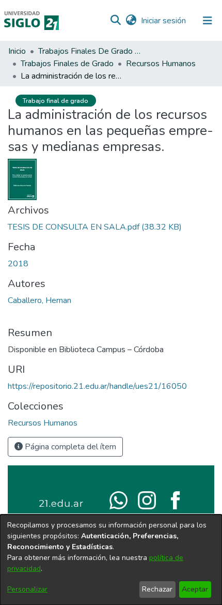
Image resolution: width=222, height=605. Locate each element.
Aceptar (195, 589)
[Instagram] (147, 499)
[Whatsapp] (118, 499)
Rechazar (157, 589)
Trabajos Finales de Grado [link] (67, 63)
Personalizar (27, 589)
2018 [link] (18, 263)
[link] (95, 227)
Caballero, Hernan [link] (39, 300)
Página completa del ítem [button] (69, 446)
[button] (115, 20)
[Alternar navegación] (207, 20)
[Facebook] (175, 499)
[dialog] (111, 560)
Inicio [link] (17, 51)
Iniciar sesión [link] (164, 20)
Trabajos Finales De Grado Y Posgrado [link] (89, 51)
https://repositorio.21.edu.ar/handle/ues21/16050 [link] (97, 386)
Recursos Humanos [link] (161, 63)
